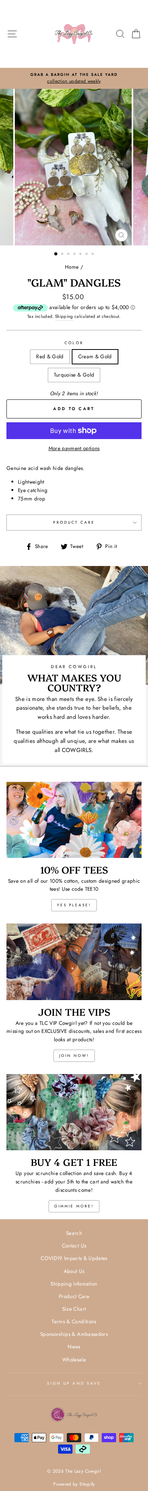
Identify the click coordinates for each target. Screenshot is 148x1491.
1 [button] (56, 254)
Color (74, 343)
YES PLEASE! (74, 905)
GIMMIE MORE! (74, 1206)
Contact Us (74, 1245)
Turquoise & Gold (74, 374)
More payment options (74, 448)
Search (74, 1233)
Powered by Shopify (73, 1484)
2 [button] (63, 255)
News (74, 1346)
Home (72, 267)
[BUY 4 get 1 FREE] (74, 1112)
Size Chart (74, 1309)
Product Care (74, 522)
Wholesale (74, 1359)
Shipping (64, 316)
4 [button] (75, 255)
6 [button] (87, 255)
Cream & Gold (95, 356)
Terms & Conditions (74, 1321)
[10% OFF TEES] (74, 820)
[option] (74, 78)
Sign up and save (74, 1383)
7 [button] (93, 255)
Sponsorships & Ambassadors (74, 1334)
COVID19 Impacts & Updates (74, 1258)
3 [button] (69, 255)
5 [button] (81, 255)
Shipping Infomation (73, 1283)
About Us (74, 1271)
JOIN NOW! (74, 1055)
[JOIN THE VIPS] (74, 961)
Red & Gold (49, 356)
